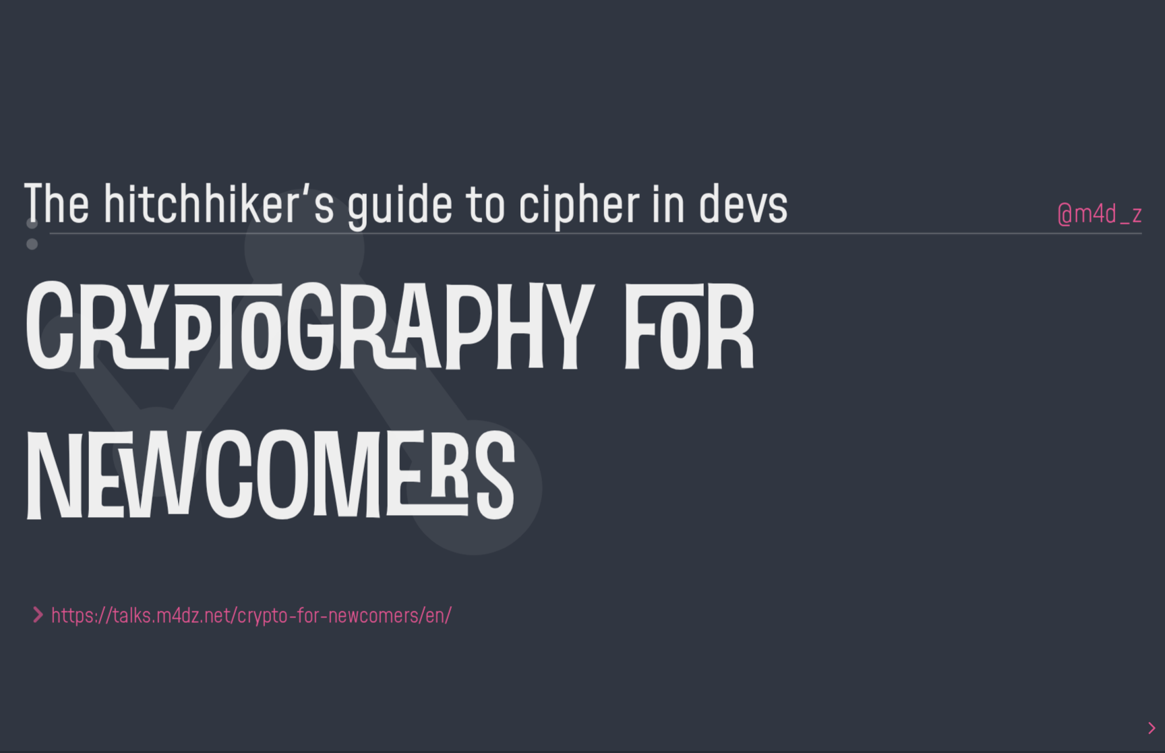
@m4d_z (1098, 212)
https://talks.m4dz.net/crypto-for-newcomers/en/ (251, 614)
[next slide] (1151, 728)
